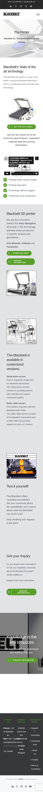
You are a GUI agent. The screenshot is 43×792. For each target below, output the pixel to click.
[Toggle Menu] (38, 14)
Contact (34, 760)
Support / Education (35, 731)
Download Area (35, 743)
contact (16, 575)
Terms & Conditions (35, 767)
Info (10, 739)
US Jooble (8, 751)
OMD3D (21, 779)
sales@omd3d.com (29, 2)
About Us (34, 752)
